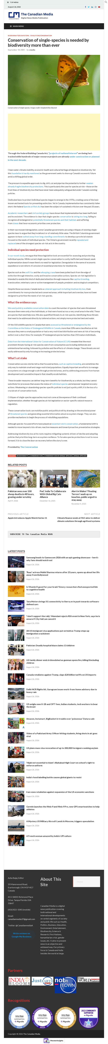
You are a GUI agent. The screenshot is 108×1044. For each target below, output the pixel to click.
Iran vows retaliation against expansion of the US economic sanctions (60, 792)
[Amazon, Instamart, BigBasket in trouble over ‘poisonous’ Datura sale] (16, 719)
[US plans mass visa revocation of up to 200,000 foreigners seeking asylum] (16, 748)
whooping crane (48, 272)
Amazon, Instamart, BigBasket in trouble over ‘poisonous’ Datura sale (60, 718)
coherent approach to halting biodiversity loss (65, 289)
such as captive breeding (70, 364)
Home (80, 881)
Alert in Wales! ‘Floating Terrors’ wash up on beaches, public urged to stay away (84, 495)
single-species (80, 456)
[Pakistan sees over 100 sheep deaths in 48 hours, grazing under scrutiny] (22, 488)
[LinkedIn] (92, 7)
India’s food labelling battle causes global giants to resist (54, 777)
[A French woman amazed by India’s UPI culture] (16, 836)
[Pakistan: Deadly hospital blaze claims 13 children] (16, 645)
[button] (106, 2)
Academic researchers (18, 213)
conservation (65, 216)
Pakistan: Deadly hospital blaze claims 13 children (50, 645)
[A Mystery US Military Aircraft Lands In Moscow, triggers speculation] (16, 821)
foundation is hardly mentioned (25, 173)
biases (16, 223)
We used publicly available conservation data (28, 308)
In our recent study (16, 255)
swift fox (29, 272)
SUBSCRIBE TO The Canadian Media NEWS (31, 534)
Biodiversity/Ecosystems (18, 35)
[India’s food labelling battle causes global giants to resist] (16, 777)
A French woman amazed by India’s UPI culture (48, 836)
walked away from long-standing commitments (44, 236)
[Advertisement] (54, 132)
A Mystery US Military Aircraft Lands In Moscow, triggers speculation (60, 821)
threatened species (18, 414)
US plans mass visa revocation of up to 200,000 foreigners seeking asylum (62, 748)
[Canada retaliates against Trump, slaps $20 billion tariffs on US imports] (16, 675)
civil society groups (40, 213)
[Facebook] (85, 7)
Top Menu (14, 2)
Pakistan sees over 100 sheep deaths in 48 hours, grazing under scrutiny (21, 494)
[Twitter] (88, 7)
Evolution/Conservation (41, 35)
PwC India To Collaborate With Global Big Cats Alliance (53, 494)
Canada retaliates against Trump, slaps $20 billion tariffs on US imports (61, 674)
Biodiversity (22, 456)
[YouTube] (99, 7)
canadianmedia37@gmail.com (21, 919)
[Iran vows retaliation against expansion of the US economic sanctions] (16, 792)
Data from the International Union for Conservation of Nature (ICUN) (39, 341)
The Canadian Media (31, 1034)
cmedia (32, 50)
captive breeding (81, 279)
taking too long (80, 216)
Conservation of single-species (58, 456)
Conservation (36, 456)
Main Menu (18, 26)
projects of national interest (63, 153)
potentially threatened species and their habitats (55, 220)
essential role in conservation (65, 423)
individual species (60, 384)
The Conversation (29, 447)
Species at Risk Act (32, 206)
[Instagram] (95, 7)
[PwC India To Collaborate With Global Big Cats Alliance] (54, 488)
